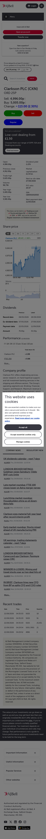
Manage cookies (23, 442)
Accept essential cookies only (23, 435)
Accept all (23, 427)
